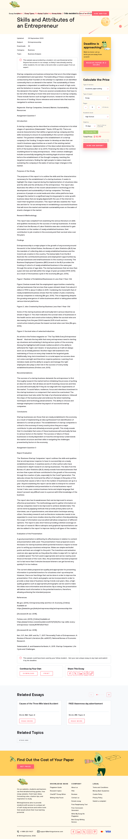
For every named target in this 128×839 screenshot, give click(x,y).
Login (85, 14)
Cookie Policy (97, 794)
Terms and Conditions (100, 787)
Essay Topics (43, 14)
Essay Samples (14, 14)
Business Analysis (34, 54)
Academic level (88, 113)
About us (74, 787)
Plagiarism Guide (56, 787)
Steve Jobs (23, 740)
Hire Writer (100, 14)
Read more (27, 721)
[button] (96, 694)
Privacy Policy (97, 798)
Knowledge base (59, 784)
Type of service (88, 85)
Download (28, 673)
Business (31, 50)
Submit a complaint (99, 801)
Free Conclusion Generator (77, 809)
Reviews (74, 794)
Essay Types (29, 14)
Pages (85, 103)
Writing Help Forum (56, 798)
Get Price (25, 767)
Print (47, 673)
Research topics (56, 791)
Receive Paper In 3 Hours (96, 64)
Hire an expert (95, 146)
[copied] (91, 673)
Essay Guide (57, 14)
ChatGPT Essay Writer (58, 794)
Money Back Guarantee (101, 791)
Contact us (75, 798)
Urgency (86, 122)
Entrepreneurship (34, 42)
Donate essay (76, 801)
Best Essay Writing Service (77, 821)
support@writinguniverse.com (51, 832)
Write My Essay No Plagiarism (78, 815)
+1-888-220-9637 (26, 832)
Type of (87, 94)
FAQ (72, 791)
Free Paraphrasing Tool (79, 805)
